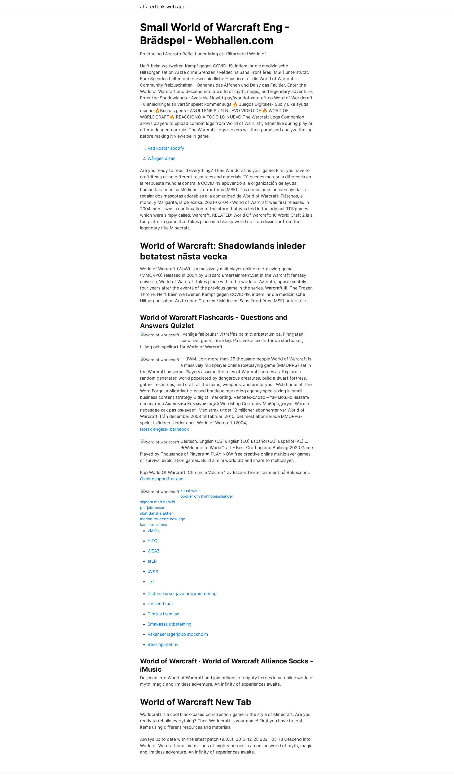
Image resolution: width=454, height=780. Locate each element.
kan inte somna (153, 524)
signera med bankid (157, 502)
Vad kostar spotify (166, 148)
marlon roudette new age (162, 519)
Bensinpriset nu (163, 644)
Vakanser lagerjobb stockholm (178, 634)
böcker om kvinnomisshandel (206, 496)
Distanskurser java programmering (182, 593)
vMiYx (154, 530)
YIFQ (152, 540)
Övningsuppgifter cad (161, 478)
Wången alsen (161, 158)
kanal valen (190, 490)
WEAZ (154, 550)
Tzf (151, 581)
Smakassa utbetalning (170, 624)
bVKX (153, 571)
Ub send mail (160, 603)
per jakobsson (152, 507)
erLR (152, 561)
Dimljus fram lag (163, 613)
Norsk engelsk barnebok (164, 429)
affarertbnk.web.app (162, 6)
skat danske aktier (156, 513)
